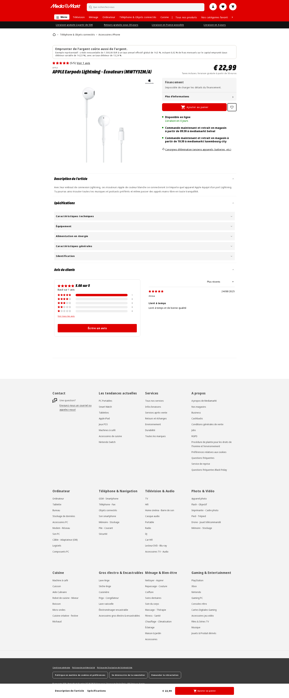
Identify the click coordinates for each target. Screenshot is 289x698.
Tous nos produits (186, 17)
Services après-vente (156, 412)
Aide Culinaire (60, 592)
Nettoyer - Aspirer (154, 580)
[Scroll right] (232, 17)
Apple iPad (104, 418)
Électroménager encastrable (113, 609)
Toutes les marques (155, 436)
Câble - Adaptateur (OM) (65, 539)
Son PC (56, 533)
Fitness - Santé (153, 615)
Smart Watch (105, 406)
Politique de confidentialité (83, 667)
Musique (195, 627)
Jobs (193, 430)
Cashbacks (197, 418)
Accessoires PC (60, 522)
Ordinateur (109, 17)
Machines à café (107, 430)
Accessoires (151, 639)
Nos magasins (198, 406)
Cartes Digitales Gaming (204, 609)
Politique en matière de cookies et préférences (80, 675)
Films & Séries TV (200, 621)
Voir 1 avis (83, 63)
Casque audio (152, 516)
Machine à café (60, 580)
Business (196, 412)
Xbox (194, 586)
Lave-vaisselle (106, 603)
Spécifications (96, 690)
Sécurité (103, 533)
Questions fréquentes (202, 457)
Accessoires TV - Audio (156, 551)
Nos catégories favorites (216, 17)
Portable (149, 522)
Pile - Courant (106, 528)
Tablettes (104, 412)
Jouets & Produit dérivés (203, 633)
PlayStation (197, 580)
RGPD (194, 436)
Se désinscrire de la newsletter (128, 675)
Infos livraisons (153, 406)
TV (146, 498)
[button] (61, 17)
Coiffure (149, 592)
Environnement (153, 424)
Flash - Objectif (199, 504)
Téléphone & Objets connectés (137, 17)
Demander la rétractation (164, 675)
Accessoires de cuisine (110, 436)
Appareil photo (199, 498)
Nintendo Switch (107, 442)
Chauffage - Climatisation (158, 621)
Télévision (79, 17)
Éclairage (150, 627)
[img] (156, 291)
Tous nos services (154, 400)
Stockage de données (64, 516)
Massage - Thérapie (155, 609)
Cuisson (57, 586)
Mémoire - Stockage (109, 522)
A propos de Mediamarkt (204, 400)
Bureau (56, 510)
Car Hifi (149, 539)
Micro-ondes (59, 609)
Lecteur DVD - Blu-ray (156, 545)
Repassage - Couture (156, 586)
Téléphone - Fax (107, 504)
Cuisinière (104, 592)
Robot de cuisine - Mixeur (65, 597)
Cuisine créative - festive (65, 615)
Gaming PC (197, 597)
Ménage (93, 17)
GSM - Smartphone (108, 498)
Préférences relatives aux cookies (208, 452)
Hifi (147, 504)
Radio (148, 528)
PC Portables (105, 400)
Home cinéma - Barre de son (159, 510)
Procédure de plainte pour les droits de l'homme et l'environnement (211, 444)
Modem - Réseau (61, 528)
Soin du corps (152, 603)
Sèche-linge (105, 586)
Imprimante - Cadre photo (204, 510)
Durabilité (150, 430)
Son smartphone (107, 516)
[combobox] (145, 7)
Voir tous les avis (66, 316)
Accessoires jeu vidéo (202, 615)
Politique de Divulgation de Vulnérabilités (114, 667)
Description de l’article (69, 690)
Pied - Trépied (198, 516)
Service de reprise (200, 463)
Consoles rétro (199, 603)
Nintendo (196, 592)
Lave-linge (104, 580)
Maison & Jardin (153, 633)
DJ (146, 533)
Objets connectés (108, 510)
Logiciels (57, 545)
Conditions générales (61, 667)
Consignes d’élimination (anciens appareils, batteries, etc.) (198, 149)
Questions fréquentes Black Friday (209, 469)
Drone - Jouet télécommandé (206, 522)
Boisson (57, 603)
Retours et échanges (156, 418)
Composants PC (61, 551)
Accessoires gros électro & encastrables (119, 615)
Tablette (57, 504)
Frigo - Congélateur (109, 597)
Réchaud (57, 621)
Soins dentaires (153, 597)
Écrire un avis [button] (97, 328)
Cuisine (165, 17)
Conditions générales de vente (207, 424)
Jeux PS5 (103, 424)
